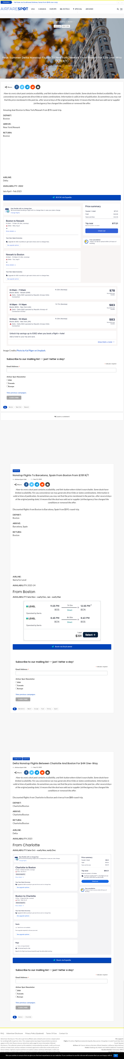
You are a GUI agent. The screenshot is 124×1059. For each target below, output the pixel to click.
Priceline (71, 1041)
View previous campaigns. (17, 393)
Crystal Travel (112, 1041)
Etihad (99, 1045)
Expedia (90, 1041)
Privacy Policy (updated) (34, 1033)
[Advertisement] (62, 156)
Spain (56, 709)
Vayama (121, 1043)
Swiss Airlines (119, 1045)
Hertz (117, 1052)
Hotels (66, 9)
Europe (53, 9)
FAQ (2, 1033)
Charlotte (17, 758)
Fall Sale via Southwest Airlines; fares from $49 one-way (36, 2)
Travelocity (119, 1047)
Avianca (88, 1045)
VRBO (121, 1049)
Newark (26, 407)
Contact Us (63, 1033)
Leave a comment (63, 416)
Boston (57, 26)
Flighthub (78, 1041)
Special (78, 9)
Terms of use (51, 1033)
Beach (29, 709)
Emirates (94, 1045)
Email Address (13, 366)
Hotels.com (101, 1047)
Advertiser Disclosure (14, 1033)
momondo (84, 1041)
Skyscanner (97, 1041)
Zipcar (121, 1052)
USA (33, 9)
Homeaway (115, 1049)
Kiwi (119, 1041)
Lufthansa (111, 1045)
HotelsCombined (110, 1047)
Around (89, 9)
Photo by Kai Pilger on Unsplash (31, 350)
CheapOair (104, 1041)
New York (65, 26)
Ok (116, 1055)
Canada (42, 9)
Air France (82, 1045)
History (49, 709)
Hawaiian (104, 1045)
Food (42, 709)
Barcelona (21, 709)
